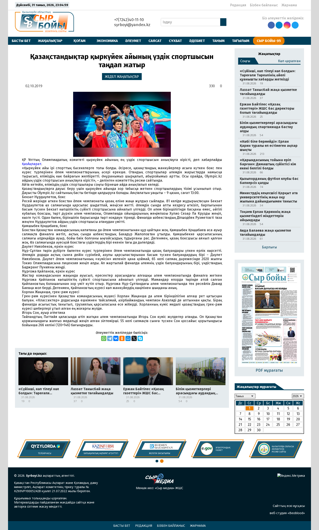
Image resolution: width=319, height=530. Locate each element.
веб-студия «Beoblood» (287, 513)
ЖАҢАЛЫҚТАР (50, 40)
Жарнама (289, 5)
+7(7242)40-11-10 (128, 19)
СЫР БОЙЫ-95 (269, 40)
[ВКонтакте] (115, 338)
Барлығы (269, 247)
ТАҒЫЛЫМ (240, 40)
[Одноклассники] (122, 338)
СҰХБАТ (175, 40)
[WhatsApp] (103, 338)
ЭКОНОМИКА (107, 40)
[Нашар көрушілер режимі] (301, 5)
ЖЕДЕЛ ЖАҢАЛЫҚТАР (122, 77)
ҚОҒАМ (80, 40)
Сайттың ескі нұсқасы (289, 506)
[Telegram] (109, 338)
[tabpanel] (276, 448)
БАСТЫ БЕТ (21, 40)
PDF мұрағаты (269, 370)
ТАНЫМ (218, 40)
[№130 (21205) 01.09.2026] (269, 315)
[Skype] (140, 338)
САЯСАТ (154, 40)
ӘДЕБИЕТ (197, 40)
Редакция (238, 5)
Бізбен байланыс (264, 5)
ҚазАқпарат (31, 164)
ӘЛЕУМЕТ (133, 40)
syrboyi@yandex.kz (131, 24)
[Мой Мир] (128, 338)
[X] (134, 338)
